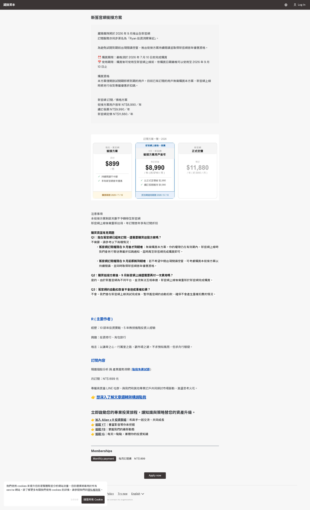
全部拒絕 (74, 500)
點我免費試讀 (141, 369)
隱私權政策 (94, 489)
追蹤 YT (100, 424)
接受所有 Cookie (93, 499)
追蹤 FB (100, 429)
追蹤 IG (100, 434)
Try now (122, 493)
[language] (286, 5)
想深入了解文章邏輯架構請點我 (121, 397)
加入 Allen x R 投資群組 (110, 420)
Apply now (155, 475)
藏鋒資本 (9, 4)
